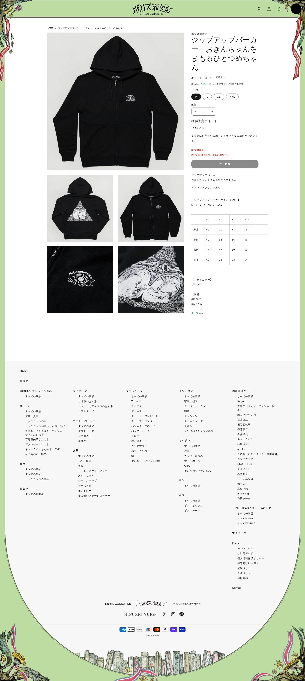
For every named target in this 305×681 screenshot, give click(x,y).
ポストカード (86, 431)
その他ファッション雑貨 (146, 460)
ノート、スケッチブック (92, 470)
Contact (237, 587)
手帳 (80, 465)
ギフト (183, 495)
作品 (23, 463)
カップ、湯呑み (193, 455)
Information (244, 548)
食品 (182, 480)
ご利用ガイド (245, 553)
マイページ (239, 533)
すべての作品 (33, 474)
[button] (259, 9)
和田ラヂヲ (244, 498)
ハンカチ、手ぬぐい (143, 426)
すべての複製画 (34, 494)
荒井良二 (242, 419)
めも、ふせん (86, 475)
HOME (24, 370)
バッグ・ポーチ (140, 431)
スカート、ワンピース (144, 416)
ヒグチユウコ (245, 478)
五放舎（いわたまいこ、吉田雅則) (258, 454)
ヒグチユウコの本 (36, 421)
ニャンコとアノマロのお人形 (95, 406)
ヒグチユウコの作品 (37, 479)
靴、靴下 (136, 440)
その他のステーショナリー (94, 495)
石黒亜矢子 (244, 424)
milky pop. (244, 493)
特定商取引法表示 (248, 563)
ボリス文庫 (32, 416)
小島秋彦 (242, 444)
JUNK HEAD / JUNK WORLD (251, 508)
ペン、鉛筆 (85, 461)
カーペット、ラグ (195, 406)
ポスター (83, 441)
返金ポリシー (245, 573)
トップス (136, 406)
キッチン (184, 440)
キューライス (245, 439)
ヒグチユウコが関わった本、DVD (45, 426)
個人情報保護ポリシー (250, 558)
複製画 (24, 488)
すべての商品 (33, 396)
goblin (241, 449)
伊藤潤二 (242, 429)
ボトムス (136, 411)
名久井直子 (244, 473)
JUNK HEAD (245, 518)
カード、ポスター (84, 420)
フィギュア (80, 390)
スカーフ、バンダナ (143, 421)
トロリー (136, 435)
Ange (240, 401)
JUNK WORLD (246, 523)
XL (219, 96)
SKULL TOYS (245, 464)
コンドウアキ (245, 459)
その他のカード (87, 436)
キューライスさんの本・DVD (42, 449)
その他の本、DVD (36, 454)
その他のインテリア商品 (199, 431)
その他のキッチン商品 (197, 470)
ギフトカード (192, 510)
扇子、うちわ (139, 450)
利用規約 (242, 578)
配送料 (204, 84)
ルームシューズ (193, 421)
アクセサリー (139, 445)
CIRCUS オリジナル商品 (36, 390)
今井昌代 (242, 434)
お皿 (187, 450)
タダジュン (244, 468)
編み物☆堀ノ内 (246, 414)
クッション (191, 416)
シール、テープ (87, 480)
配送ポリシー (245, 568)
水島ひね (242, 488)
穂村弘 (241, 483)
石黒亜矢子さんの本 (37, 439)
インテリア (186, 390)
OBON (188, 465)
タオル (188, 426)
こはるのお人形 (87, 401)
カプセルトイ (86, 411)
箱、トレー (85, 490)
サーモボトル (192, 460)
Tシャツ (136, 401)
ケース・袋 (85, 485)
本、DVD (26, 405)
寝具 (187, 411)
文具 (76, 450)
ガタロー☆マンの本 (37, 444)
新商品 (24, 380)
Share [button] (199, 313)
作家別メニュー (242, 390)
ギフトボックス (193, 505)
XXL (232, 96)
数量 (193, 104)
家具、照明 (191, 401)
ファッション (134, 390)
